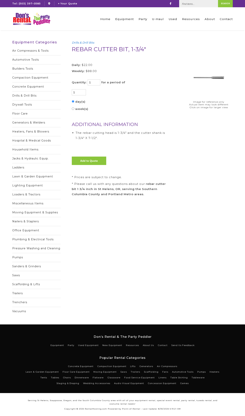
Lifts (133, 366)
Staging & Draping (67, 383)
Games (184, 383)
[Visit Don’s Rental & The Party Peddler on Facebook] (171, 3)
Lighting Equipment (27, 185)
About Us (148, 345)
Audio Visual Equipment (129, 383)
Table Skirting (179, 377)
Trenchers (19, 302)
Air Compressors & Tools (30, 50)
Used (173, 19)
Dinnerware (82, 377)
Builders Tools (22, 68)
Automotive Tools (25, 59)
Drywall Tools (22, 104)
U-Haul (158, 19)
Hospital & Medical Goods (31, 140)
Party (143, 19)
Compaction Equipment (30, 77)
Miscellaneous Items (27, 203)
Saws (16, 275)
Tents (43, 377)
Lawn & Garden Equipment (32, 176)
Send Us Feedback (183, 345)
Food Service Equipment (139, 377)
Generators (146, 366)
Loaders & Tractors (26, 194)
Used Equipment (88, 345)
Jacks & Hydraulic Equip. (30, 158)
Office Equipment (25, 230)
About (210, 19)
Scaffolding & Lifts (26, 284)
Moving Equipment (105, 371)
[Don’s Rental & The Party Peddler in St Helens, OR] (49, 3)
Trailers (17, 293)
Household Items (25, 149)
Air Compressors (167, 366)
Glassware (113, 377)
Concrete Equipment (28, 86)
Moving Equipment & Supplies (35, 212)
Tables (55, 377)
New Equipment (112, 345)
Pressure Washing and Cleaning (36, 248)
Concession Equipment (162, 383)
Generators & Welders (28, 122)
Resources (191, 19)
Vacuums (19, 311)
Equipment (124, 19)
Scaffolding (151, 371)
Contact (226, 19)
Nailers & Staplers (25, 221)
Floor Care (20, 113)
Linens (162, 377)
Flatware (98, 377)
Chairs (67, 377)
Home (105, 19)
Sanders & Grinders (26, 266)
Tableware (198, 377)
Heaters (214, 371)
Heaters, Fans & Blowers (30, 131)
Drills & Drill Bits (24, 95)
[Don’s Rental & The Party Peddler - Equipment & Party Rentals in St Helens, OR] (31, 19)
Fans (165, 371)
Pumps (17, 257)
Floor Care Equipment (76, 371)
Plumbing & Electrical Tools (33, 239)
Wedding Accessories (96, 383)
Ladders (18, 167)
